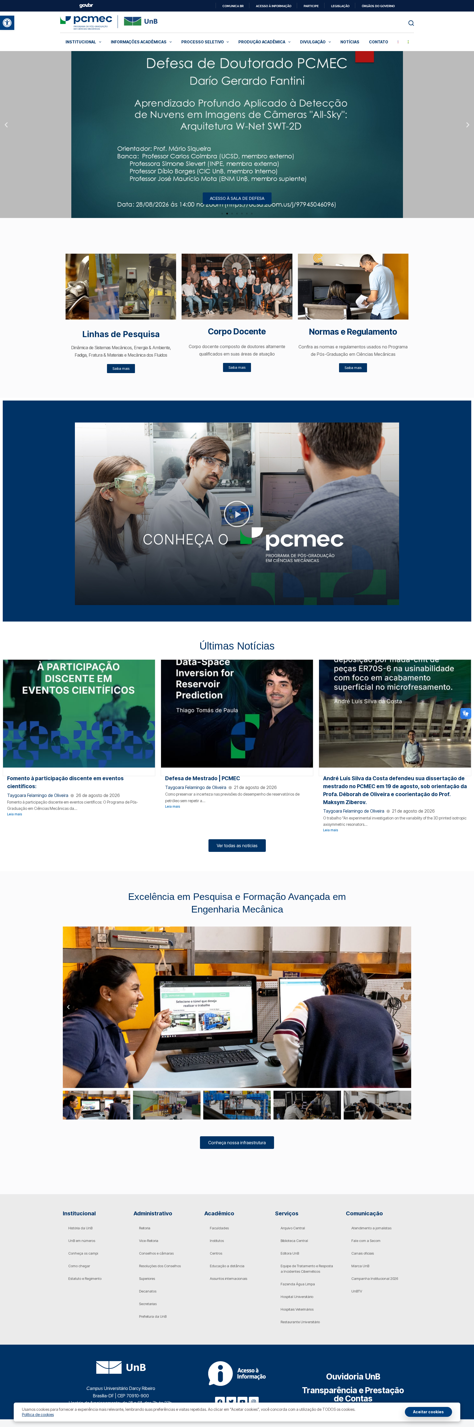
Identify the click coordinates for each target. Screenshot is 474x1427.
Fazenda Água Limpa (298, 1284)
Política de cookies (38, 1414)
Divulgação (313, 42)
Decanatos (147, 1291)
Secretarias (148, 1304)
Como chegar (79, 1266)
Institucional (81, 42)
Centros (216, 1253)
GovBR (86, 5)
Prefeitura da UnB (153, 1316)
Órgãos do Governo (378, 6)
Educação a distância (227, 1266)
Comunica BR (233, 6)
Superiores (147, 1278)
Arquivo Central (293, 1228)
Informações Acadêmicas (139, 42)
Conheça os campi (83, 1253)
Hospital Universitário (297, 1296)
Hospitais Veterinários (297, 1309)
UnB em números (81, 1240)
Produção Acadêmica (261, 42)
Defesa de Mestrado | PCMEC (202, 778)
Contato (378, 42)
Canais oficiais (362, 1253)
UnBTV (356, 1291)
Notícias (349, 42)
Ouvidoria (353, 1376)
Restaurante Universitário (300, 1322)
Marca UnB (360, 1266)
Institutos (217, 1240)
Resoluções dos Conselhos (160, 1266)
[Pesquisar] (411, 23)
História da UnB (80, 1228)
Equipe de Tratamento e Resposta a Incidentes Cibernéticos (307, 1269)
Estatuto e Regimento (84, 1278)
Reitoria (144, 1228)
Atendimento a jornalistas (371, 1228)
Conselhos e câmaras (156, 1253)
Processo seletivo (202, 42)
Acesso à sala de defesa (237, 198)
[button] (7, 23)
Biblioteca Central (294, 1240)
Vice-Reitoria (148, 1240)
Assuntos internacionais (228, 1278)
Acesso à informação (273, 6)
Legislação (340, 6)
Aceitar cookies (428, 1411)
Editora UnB (290, 1253)
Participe (311, 6)
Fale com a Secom (365, 1240)
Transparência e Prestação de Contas (353, 1394)
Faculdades (219, 1228)
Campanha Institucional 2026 (374, 1278)
